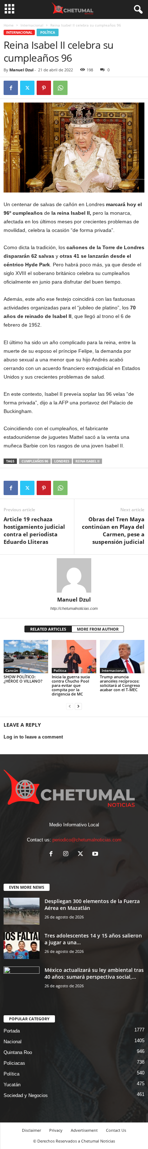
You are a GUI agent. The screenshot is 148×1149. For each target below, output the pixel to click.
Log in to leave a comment (33, 737)
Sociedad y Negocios (26, 1095)
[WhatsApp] (60, 88)
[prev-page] (69, 706)
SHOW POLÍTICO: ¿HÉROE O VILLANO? (23, 679)
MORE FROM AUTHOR (98, 629)
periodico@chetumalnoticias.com (86, 839)
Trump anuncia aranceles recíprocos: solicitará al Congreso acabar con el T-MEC (120, 683)
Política (47, 32)
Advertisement (84, 1130)
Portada (12, 1031)
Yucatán (12, 1084)
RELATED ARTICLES (48, 629)
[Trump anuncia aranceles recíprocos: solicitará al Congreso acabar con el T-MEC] (122, 656)
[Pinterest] (44, 88)
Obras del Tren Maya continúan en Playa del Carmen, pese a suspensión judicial (113, 530)
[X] (27, 88)
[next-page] (78, 706)
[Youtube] (96, 854)
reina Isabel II (87, 461)
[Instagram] (67, 854)
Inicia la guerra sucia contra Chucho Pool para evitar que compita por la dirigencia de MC (71, 685)
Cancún (11, 670)
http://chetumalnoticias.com (74, 608)
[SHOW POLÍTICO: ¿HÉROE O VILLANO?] (26, 656)
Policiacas (14, 1063)
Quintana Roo (18, 1052)
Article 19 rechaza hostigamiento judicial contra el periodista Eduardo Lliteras (34, 530)
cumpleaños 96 (35, 461)
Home (9, 25)
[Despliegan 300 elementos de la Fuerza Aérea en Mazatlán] (22, 911)
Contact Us (116, 1130)
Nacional (13, 1041)
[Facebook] (11, 88)
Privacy (56, 1130)
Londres (61, 461)
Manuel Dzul (21, 69)
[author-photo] (74, 575)
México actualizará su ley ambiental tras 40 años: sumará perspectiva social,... (94, 973)
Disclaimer (31, 1130)
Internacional (31, 25)
